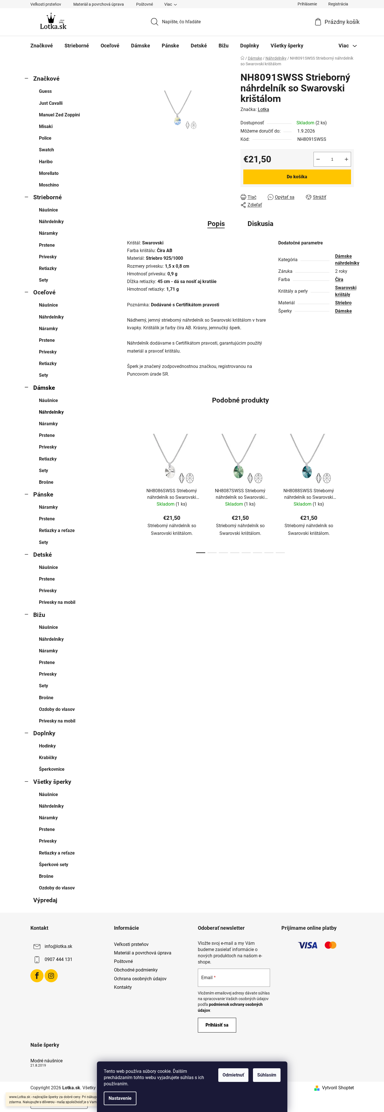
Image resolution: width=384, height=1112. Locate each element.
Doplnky (44, 733)
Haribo (46, 161)
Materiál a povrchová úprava (98, 4)
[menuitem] (42, 45)
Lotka (263, 109)
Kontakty (123, 987)
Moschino (49, 185)
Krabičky (48, 757)
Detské (42, 554)
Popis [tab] (216, 224)
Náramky (48, 233)
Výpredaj (45, 900)
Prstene (47, 245)
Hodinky (47, 746)
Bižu (39, 615)
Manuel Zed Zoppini (59, 115)
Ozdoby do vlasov (57, 709)
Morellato (49, 173)
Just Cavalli (51, 103)
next (349, 491)
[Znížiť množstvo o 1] (318, 159)
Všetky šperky (52, 781)
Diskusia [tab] (260, 224)
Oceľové (44, 292)
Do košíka (297, 176)
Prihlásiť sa (217, 1025)
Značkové (46, 78)
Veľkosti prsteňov (45, 4)
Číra (339, 279)
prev (131, 491)
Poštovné (144, 4)
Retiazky (48, 268)
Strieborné (47, 197)
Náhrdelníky (51, 221)
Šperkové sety (53, 864)
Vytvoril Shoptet (338, 1087)
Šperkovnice (52, 769)
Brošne (46, 482)
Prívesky (48, 256)
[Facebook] (36, 975)
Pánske (43, 494)
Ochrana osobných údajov (140, 978)
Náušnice (48, 210)
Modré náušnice (46, 1060)
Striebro (343, 302)
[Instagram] (51, 975)
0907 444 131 (58, 959)
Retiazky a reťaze (57, 530)
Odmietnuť (233, 1075)
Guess (45, 91)
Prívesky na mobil (57, 602)
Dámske (44, 387)
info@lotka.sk (58, 946)
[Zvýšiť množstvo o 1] (346, 159)
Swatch (46, 149)
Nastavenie (120, 1098)
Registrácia (338, 4)
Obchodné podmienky (136, 970)
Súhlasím (266, 1075)
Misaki (46, 126)
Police (45, 138)
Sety (43, 280)
